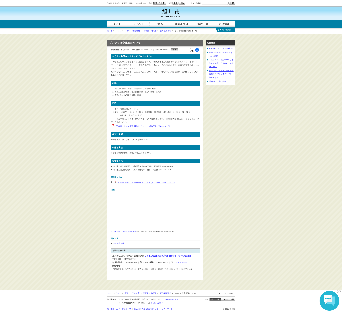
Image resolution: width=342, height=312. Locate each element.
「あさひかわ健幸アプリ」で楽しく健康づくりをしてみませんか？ (221, 63)
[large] (181, 3)
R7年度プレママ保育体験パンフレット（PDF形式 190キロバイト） (144, 126)
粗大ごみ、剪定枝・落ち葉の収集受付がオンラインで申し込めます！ (221, 74)
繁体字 (124, 3)
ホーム (109, 31)
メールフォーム (180, 262)
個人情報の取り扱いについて (146, 309)
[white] (159, 3)
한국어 (131, 3)
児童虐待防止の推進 (217, 81)
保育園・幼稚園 (150, 31)
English (109, 3)
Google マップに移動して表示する (123, 231)
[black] (154, 3)
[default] (175, 3)
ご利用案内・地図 (170, 299)
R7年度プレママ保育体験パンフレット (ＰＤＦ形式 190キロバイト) (146, 182)
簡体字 (117, 3)
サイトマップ (167, 309)
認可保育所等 (165, 31)
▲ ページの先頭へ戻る (227, 293)
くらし (119, 31)
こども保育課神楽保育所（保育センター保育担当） (169, 256)
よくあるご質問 (157, 303)
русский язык (141, 3)
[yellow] (164, 3)
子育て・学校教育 (132, 31)
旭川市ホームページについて (119, 309)
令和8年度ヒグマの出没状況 (221, 48)
